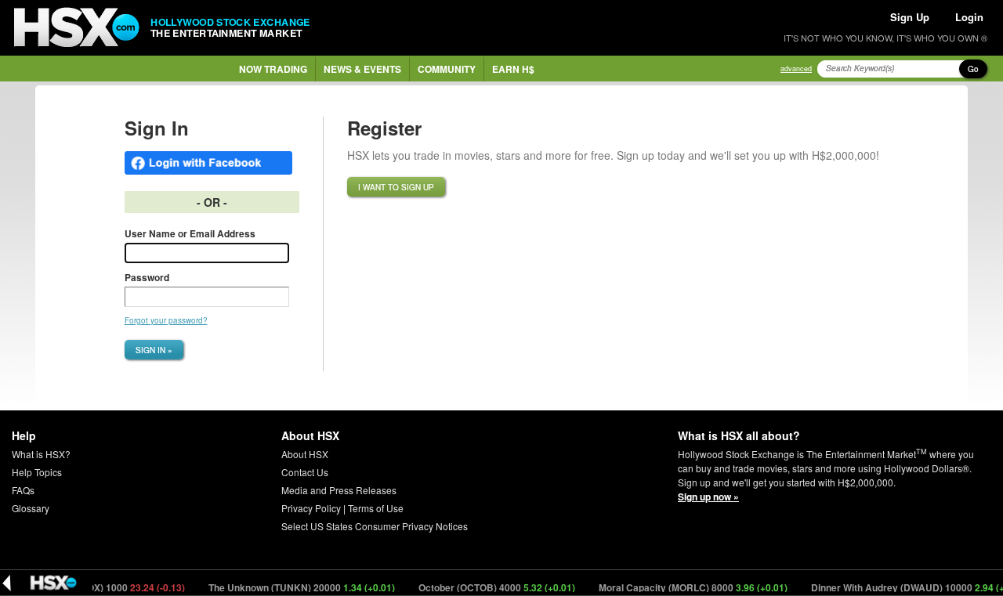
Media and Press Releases (338, 490)
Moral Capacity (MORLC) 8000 (684, 587)
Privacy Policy (311, 508)
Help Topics (37, 472)
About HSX (304, 454)
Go (973, 68)
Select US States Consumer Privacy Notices (374, 526)
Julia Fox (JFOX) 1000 (99, 587)
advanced (796, 68)
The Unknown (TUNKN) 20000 (293, 587)
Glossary (30, 508)
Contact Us (304, 472)
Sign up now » (708, 496)
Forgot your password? (166, 320)
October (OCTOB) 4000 (488, 587)
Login (969, 16)
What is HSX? (41, 454)
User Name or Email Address (190, 233)
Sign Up (909, 16)
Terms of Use (376, 508)
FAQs (23, 490)
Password (147, 277)
